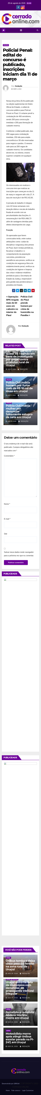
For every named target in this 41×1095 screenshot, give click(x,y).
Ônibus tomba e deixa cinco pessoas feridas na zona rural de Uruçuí (20, 965)
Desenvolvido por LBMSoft (11, 1083)
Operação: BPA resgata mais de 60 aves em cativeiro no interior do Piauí (12, 305)
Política (15, 979)
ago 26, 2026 (13, 1022)
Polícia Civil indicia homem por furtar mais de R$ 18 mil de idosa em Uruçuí (19, 387)
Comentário (9, 456)
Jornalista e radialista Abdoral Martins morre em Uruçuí (20, 1015)
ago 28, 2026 (13, 973)
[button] (37, 30)
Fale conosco (15, 1090)
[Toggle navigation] (21, 30)
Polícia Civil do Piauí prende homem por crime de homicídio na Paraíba (27, 305)
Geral (8, 957)
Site (5, 534)
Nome (7, 504)
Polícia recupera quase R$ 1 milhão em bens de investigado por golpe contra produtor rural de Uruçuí (20, 358)
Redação (18, 86)
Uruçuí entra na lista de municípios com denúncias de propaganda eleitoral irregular (20, 988)
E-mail (7, 519)
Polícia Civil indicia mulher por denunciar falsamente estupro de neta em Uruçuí (19, 411)
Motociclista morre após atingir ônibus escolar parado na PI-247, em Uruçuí (20, 1038)
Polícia (6, 45)
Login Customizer (27, 1090)
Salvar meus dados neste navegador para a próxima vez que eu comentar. (19, 554)
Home (8, 1090)
